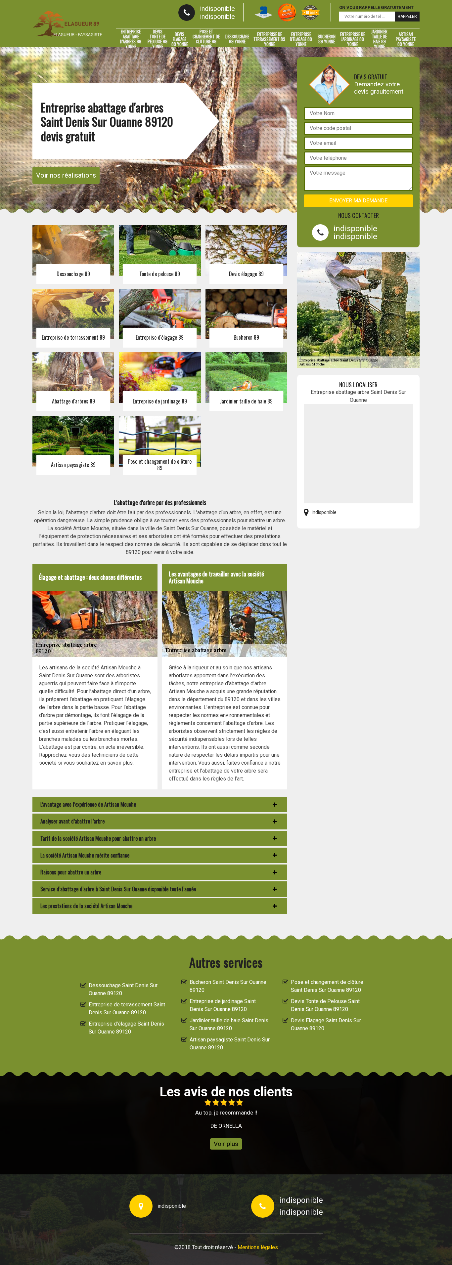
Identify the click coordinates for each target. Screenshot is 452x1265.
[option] (226, 1114)
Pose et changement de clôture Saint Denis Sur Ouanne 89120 (327, 986)
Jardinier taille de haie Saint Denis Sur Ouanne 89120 (229, 1024)
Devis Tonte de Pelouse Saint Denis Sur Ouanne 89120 (325, 1005)
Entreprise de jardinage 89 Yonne (352, 39)
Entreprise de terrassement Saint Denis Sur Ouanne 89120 (127, 1008)
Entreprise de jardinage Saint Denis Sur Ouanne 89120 (223, 1005)
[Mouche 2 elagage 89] (67, 23)
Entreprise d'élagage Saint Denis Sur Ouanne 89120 (126, 1028)
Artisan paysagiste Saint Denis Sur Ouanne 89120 (230, 1043)
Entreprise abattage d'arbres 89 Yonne (130, 39)
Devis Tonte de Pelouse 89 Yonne (157, 39)
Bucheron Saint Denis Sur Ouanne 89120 (228, 986)
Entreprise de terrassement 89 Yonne (269, 39)
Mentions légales (258, 1247)
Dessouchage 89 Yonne (237, 39)
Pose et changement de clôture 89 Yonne (206, 39)
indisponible (217, 9)
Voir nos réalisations (66, 175)
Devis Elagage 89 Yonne (179, 39)
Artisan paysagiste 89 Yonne (406, 39)
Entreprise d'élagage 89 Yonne (301, 39)
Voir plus (226, 1144)
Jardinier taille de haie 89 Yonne (379, 39)
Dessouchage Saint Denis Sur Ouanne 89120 (123, 989)
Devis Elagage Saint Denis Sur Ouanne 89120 (326, 1024)
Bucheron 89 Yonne (327, 39)
